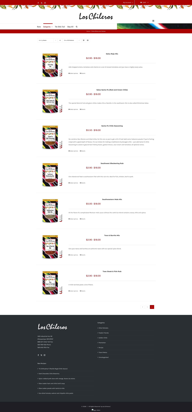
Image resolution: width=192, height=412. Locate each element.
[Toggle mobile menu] (153, 21)
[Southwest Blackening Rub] (50, 175)
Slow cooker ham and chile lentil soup (52, 383)
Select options (74, 73)
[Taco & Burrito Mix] (50, 247)
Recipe (101, 347)
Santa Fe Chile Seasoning (112, 126)
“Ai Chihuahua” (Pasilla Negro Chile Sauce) (53, 369)
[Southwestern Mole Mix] (50, 211)
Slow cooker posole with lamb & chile (51, 388)
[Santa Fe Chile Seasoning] (50, 137)
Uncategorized (103, 357)
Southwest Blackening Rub (112, 163)
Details (83, 73)
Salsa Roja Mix (112, 54)
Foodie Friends (104, 333)
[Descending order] (60, 40)
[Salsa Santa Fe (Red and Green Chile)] (50, 101)
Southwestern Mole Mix (112, 199)
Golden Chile (103, 338)
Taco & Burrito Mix (112, 235)
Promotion (102, 343)
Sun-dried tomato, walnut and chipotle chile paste (56, 393)
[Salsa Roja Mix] (50, 65)
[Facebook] (38, 355)
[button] (77, 26)
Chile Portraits (103, 328)
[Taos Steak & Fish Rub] (50, 283)
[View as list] (88, 40)
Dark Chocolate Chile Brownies (49, 373)
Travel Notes (103, 352)
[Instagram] (44, 355)
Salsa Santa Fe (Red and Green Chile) (112, 90)
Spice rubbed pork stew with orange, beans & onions (57, 378)
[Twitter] (41, 355)
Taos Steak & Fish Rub (112, 271)
